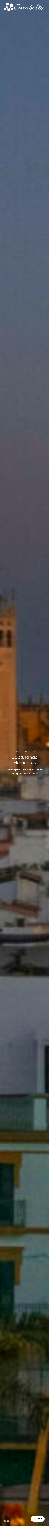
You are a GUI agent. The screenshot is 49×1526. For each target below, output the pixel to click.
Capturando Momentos (24, 759)
